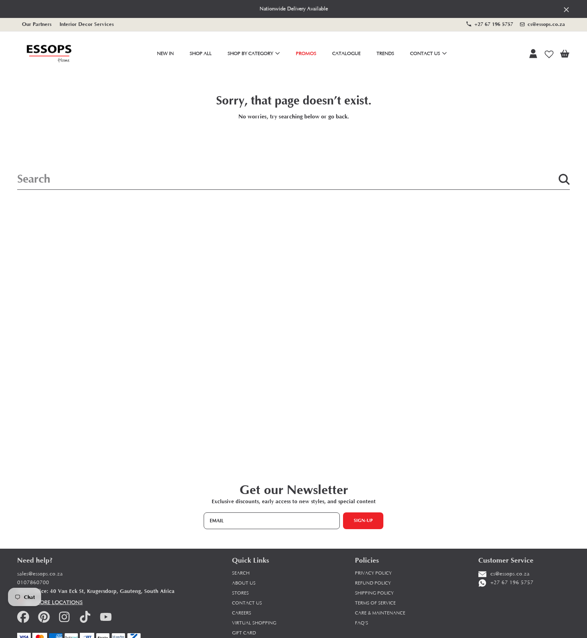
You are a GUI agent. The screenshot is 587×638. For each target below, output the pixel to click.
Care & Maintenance (380, 613)
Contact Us (425, 53)
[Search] (564, 179)
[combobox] (293, 179)
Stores (240, 593)
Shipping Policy (374, 593)
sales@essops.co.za (40, 574)
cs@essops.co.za (546, 24)
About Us (244, 583)
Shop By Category (251, 53)
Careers (241, 613)
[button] (565, 54)
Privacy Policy (373, 573)
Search (241, 573)
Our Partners (37, 24)
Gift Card (244, 633)
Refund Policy (373, 583)
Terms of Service (375, 603)
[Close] (566, 9)
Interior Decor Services (86, 24)
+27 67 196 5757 (493, 24)
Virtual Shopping (254, 623)
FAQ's (361, 623)
